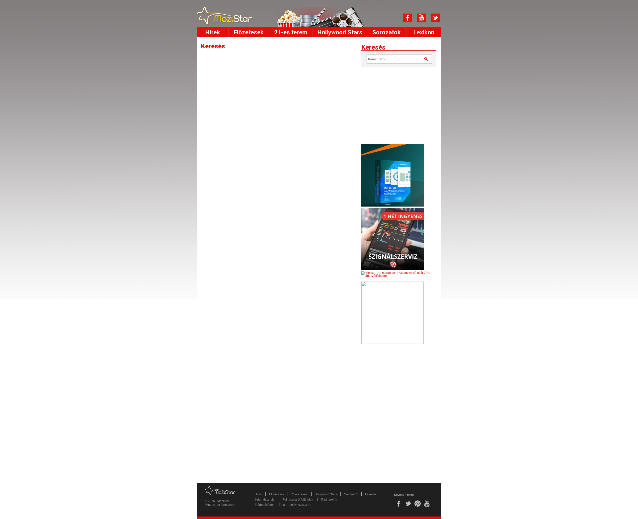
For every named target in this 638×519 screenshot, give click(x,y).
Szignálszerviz (264, 499)
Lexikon (423, 32)
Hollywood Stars (339, 32)
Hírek (212, 32)
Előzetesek (249, 32)
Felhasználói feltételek (298, 499)
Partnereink (329, 499)
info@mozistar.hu (299, 505)
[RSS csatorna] (393, 17)
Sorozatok (386, 32)
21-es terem (290, 32)
